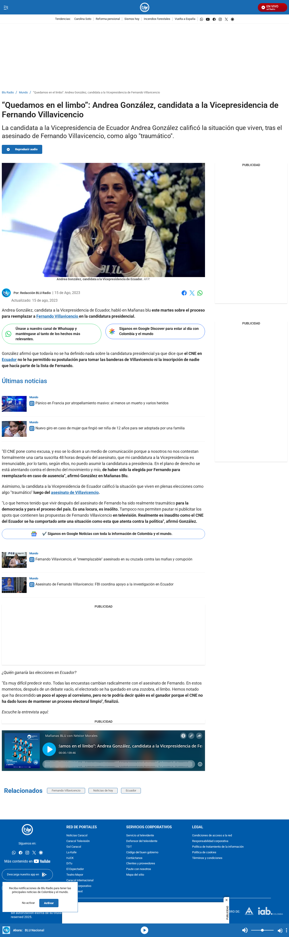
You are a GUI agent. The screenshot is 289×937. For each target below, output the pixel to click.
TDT (129, 846)
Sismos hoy (131, 19)
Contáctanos (134, 857)
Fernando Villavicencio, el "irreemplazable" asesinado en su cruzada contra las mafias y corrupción (113, 559)
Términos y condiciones (207, 857)
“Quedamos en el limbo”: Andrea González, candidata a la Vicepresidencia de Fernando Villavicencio (96, 92)
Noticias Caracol (76, 835)
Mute (245, 930)
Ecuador (131, 790)
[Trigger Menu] (6, 7)
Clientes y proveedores (140, 863)
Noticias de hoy (103, 790)
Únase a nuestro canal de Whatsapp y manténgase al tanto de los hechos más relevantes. (48, 333)
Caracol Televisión (78, 841)
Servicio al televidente (140, 835)
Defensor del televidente (141, 841)
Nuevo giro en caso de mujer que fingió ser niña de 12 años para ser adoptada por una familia (110, 428)
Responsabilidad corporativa (210, 841)
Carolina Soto (82, 19)
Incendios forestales (157, 19)
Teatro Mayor (74, 874)
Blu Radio (8, 92)
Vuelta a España (185, 19)
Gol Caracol (73, 846)
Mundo (23, 92)
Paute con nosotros (138, 869)
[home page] (144, 7)
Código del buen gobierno (142, 852)
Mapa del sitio (135, 874)
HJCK (70, 857)
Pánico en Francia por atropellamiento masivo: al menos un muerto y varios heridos (101, 403)
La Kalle (71, 852)
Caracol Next (74, 891)
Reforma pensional (108, 19)
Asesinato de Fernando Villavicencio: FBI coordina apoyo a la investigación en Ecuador (104, 584)
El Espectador (75, 869)
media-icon (144, 930)
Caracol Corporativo (78, 885)
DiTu (69, 863)
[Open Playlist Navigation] (286, 930)
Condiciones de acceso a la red (212, 835)
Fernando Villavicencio (66, 790)
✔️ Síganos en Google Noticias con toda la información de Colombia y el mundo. (107, 534)
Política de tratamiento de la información (218, 846)
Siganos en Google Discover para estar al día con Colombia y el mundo (159, 331)
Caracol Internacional (79, 880)
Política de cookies (204, 852)
